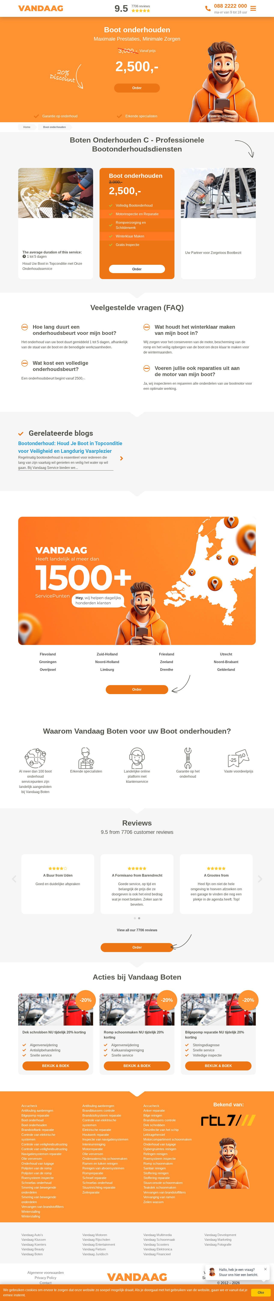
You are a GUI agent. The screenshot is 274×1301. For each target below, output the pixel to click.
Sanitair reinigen (154, 1168)
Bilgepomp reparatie (35, 1115)
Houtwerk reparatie (95, 1134)
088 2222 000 (230, 6)
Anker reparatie (154, 1110)
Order (136, 88)
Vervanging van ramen (159, 1197)
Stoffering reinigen (155, 1173)
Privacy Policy (45, 1278)
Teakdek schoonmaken (159, 1187)
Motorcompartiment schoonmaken (167, 1139)
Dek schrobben (154, 1125)
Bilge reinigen (152, 1115)
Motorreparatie (92, 1149)
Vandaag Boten (32, 1254)
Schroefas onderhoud (36, 1183)
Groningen (48, 662)
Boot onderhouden (34, 1125)
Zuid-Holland (107, 654)
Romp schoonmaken (158, 1163)
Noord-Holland (107, 662)
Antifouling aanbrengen (37, 1110)
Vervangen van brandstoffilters (42, 1206)
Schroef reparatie (94, 1178)
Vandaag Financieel (157, 1254)
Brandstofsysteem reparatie (101, 1115)
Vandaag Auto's (32, 1235)
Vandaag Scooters (156, 1244)
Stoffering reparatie (156, 1178)
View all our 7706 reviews (137, 930)
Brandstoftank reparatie (37, 1130)
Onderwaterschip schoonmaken (104, 1158)
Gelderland (226, 669)
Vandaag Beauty (32, 1249)
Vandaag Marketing (217, 1239)
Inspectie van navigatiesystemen (105, 1139)
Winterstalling (30, 1211)
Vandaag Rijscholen (96, 1239)
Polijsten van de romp (36, 1168)
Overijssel (48, 669)
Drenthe (166, 669)
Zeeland (166, 662)
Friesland (166, 654)
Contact (45, 1283)
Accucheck (29, 1106)
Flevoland (48, 654)
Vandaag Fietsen (94, 1249)
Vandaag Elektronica (157, 1249)
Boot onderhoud (32, 1120)
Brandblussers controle (98, 1110)
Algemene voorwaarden (45, 1273)
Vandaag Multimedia (157, 1235)
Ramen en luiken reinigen (100, 1163)
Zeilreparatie (91, 1192)
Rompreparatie (92, 1173)
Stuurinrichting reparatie (98, 1187)
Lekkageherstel (154, 1134)
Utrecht (226, 654)
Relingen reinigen (155, 1154)
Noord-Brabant (226, 662)
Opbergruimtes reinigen (159, 1149)
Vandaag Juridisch (95, 1254)
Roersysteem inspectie (37, 1178)
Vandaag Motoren (94, 1235)
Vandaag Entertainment (98, 1244)
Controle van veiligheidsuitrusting (44, 1144)
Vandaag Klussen (33, 1239)
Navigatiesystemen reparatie (41, 1154)
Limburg (107, 669)
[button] (23, 327)
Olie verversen (31, 1158)
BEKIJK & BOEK (55, 1066)
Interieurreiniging (93, 1144)
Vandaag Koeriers (33, 1244)
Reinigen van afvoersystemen (103, 1168)
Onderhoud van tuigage (37, 1163)
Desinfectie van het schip (161, 1130)
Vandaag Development (220, 1235)
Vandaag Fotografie (217, 1244)
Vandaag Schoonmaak (159, 1239)
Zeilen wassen (153, 1202)
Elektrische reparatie (96, 1130)
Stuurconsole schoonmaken (163, 1183)
